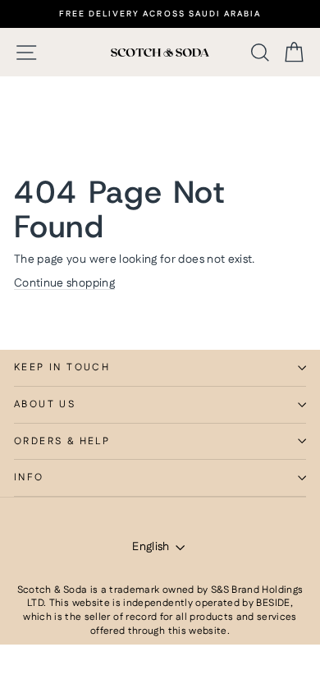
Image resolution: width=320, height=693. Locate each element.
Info (29, 477)
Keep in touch (62, 367)
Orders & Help (62, 441)
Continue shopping (64, 283)
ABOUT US (44, 404)
